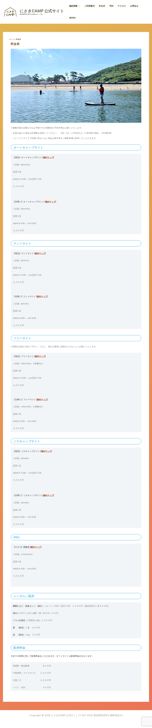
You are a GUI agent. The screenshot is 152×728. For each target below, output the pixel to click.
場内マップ (48, 157)
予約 (111, 6)
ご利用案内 (89, 6)
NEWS (72, 17)
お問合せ (134, 6)
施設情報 (73, 6)
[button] (78, 6)
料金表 (102, 6)
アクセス (122, 6)
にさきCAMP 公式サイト (42, 11)
